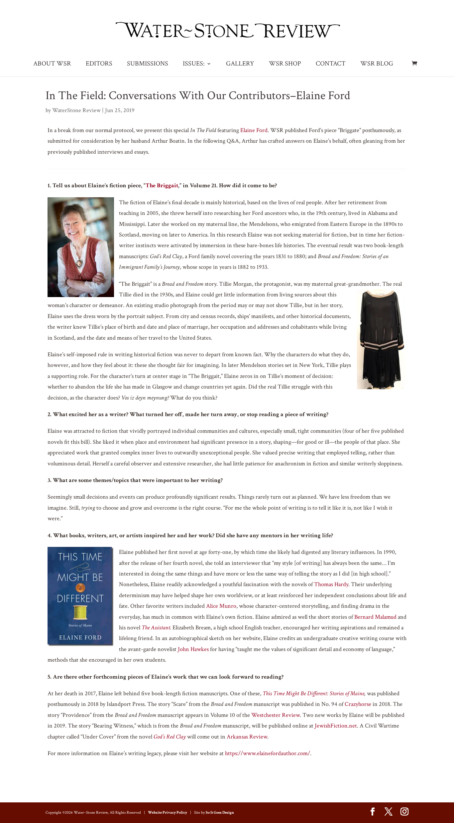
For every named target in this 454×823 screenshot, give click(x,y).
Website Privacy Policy (167, 812)
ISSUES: (194, 64)
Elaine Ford (254, 130)
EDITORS (99, 64)
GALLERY (240, 64)
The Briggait (162, 185)
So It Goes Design (220, 812)
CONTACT (331, 64)
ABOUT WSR (52, 64)
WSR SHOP (285, 64)
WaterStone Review (76, 110)
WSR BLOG (376, 64)
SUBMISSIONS (147, 64)
